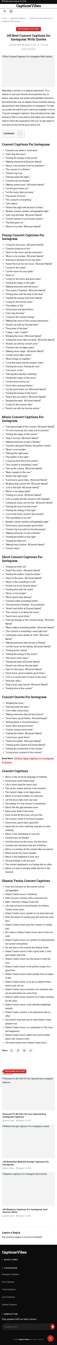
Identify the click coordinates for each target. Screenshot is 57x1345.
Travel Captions (8, 1289)
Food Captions (8, 1282)
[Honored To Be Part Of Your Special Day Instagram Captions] (28, 1093)
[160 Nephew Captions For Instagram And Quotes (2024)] (28, 1189)
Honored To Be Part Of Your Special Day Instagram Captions (24, 1115)
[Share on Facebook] (18, 1050)
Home (4, 18)
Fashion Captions (9, 1304)
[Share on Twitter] (11, 1050)
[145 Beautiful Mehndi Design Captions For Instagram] (28, 1141)
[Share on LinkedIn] (24, 1050)
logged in (18, 1237)
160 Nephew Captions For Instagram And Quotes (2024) (24, 1211)
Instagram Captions (18, 18)
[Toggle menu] (11, 11)
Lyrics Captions (8, 1297)
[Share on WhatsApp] (30, 1050)
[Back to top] (50, 1338)
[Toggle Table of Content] (19, 133)
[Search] (4, 11)
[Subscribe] (53, 1326)
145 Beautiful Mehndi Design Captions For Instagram (25, 1163)
